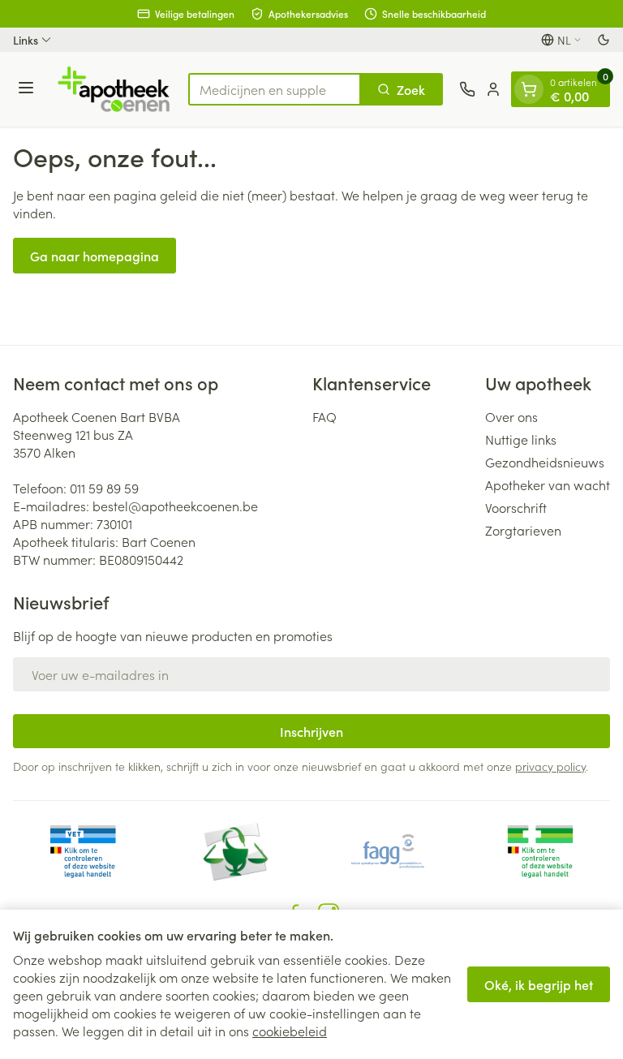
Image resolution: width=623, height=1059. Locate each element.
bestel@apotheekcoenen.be (175, 505)
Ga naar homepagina (94, 256)
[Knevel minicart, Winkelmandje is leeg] (529, 89)
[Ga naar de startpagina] (113, 89)
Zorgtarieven (523, 530)
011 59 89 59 (104, 488)
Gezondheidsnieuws (544, 462)
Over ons (511, 416)
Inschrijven (311, 731)
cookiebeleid (289, 1031)
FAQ (324, 416)
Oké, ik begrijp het (538, 984)
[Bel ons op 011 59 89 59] (467, 89)
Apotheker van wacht (547, 484)
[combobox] (274, 89)
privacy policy (550, 766)
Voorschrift (516, 507)
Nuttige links (520, 439)
